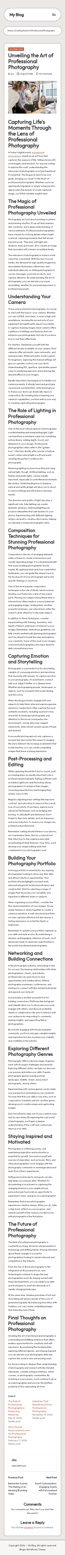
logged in (29, 1527)
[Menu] (54, 15)
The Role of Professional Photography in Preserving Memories (16, 1408)
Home (10, 30)
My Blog (17, 14)
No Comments (45, 74)
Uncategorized (16, 49)
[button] (19, 1465)
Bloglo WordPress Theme (33, 1549)
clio (14, 1460)
